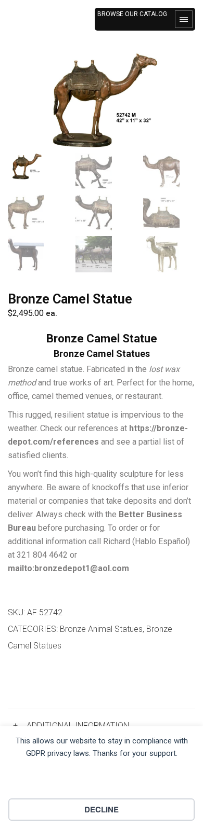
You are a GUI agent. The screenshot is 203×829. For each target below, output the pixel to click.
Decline (101, 809)
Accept (102, 781)
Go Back (34, 681)
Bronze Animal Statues (101, 629)
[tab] (101, 726)
